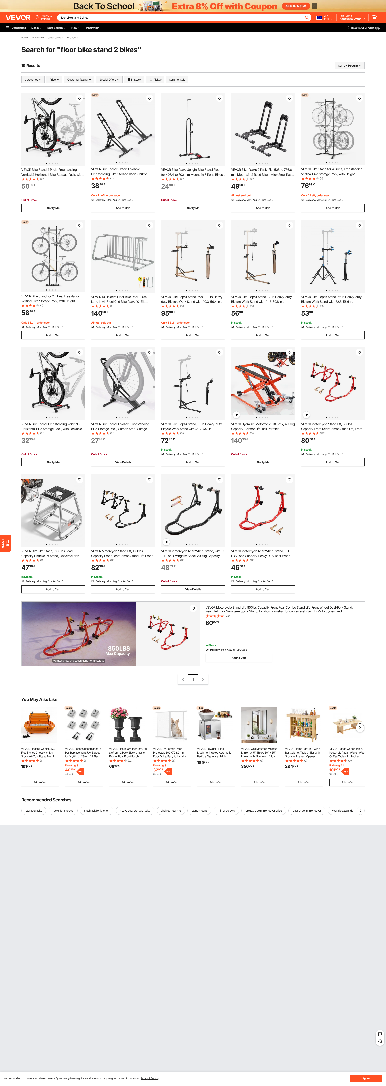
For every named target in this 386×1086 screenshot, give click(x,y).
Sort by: (342, 65)
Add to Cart (123, 208)
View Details (123, 462)
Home (24, 37)
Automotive (38, 37)
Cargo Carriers (55, 37)
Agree (366, 1078)
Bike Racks (72, 37)
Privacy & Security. (150, 1078)
